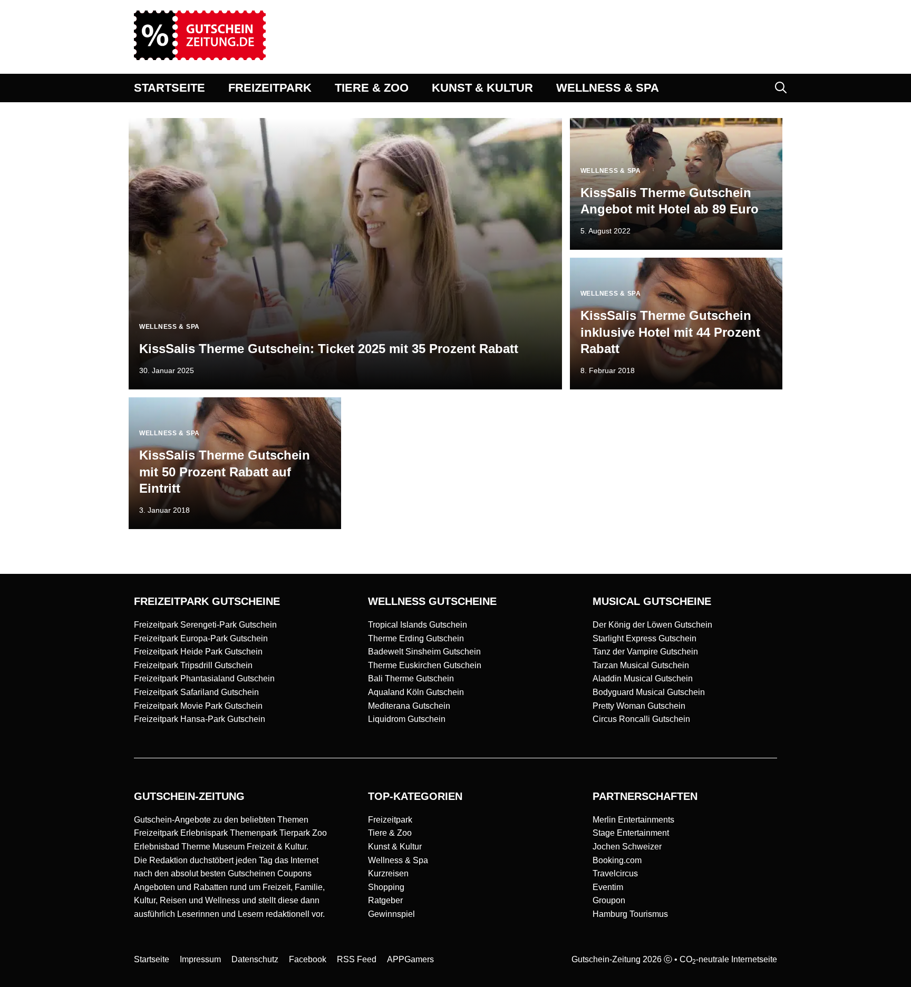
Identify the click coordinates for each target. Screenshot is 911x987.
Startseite (151, 959)
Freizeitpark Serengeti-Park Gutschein (205, 624)
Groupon (609, 900)
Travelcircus (615, 873)
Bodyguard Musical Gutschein (649, 692)
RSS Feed (356, 959)
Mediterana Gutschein (409, 705)
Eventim (608, 887)
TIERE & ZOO (372, 87)
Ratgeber (385, 900)
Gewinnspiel (391, 914)
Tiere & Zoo (390, 832)
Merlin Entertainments (633, 819)
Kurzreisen (388, 873)
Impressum (200, 959)
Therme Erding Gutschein (416, 638)
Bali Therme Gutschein (411, 678)
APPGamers (410, 959)
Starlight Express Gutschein (644, 638)
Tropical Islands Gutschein (417, 624)
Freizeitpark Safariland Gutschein (196, 692)
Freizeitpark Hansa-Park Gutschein (199, 719)
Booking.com (617, 860)
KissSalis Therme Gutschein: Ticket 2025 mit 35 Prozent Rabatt (328, 348)
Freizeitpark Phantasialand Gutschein (204, 678)
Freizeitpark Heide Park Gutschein (198, 651)
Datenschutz (254, 959)
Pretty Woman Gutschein (639, 705)
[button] (780, 88)
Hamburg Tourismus (630, 914)
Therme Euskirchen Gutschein (424, 665)
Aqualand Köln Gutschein (416, 692)
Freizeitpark (390, 819)
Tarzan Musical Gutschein (641, 665)
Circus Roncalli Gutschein (641, 719)
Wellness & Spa (398, 860)
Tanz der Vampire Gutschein (645, 651)
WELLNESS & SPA (607, 87)
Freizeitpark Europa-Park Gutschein (201, 638)
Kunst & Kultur (395, 846)
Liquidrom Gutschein (406, 719)
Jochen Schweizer (627, 846)
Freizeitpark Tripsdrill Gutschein (193, 665)
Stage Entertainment (631, 832)
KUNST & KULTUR (482, 87)
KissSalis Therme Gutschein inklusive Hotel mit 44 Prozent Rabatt (670, 331)
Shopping (386, 887)
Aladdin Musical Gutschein (643, 678)
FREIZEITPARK (270, 87)
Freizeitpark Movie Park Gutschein (198, 705)
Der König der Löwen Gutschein (652, 624)
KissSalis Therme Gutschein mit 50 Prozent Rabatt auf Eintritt (224, 471)
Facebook (307, 959)
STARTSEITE (169, 87)
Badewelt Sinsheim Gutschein (424, 651)
